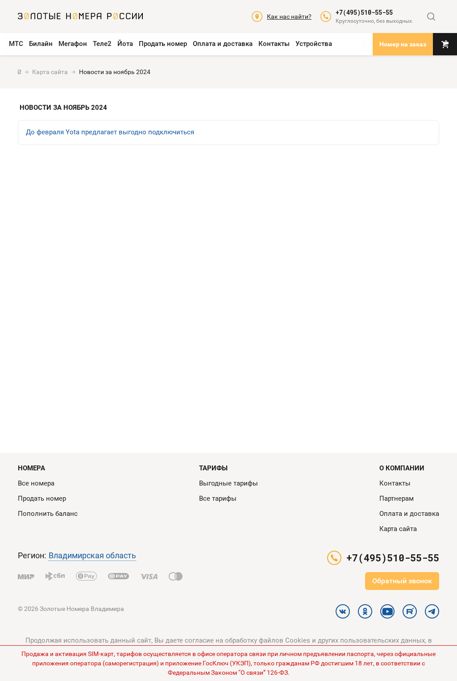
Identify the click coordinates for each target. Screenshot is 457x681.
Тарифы (213, 468)
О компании (401, 468)
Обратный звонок (402, 581)
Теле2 (102, 44)
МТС (16, 44)
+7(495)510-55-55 (364, 12)
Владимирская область (92, 555)
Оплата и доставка (223, 44)
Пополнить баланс (48, 514)
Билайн (41, 44)
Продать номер (163, 44)
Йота (125, 44)
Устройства (313, 44)
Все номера (36, 483)
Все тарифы (218, 498)
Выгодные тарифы (228, 483)
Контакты (274, 44)
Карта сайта (398, 529)
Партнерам (396, 498)
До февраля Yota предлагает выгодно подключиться (110, 132)
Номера (31, 468)
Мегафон (72, 44)
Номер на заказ (402, 44)
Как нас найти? (289, 16)
